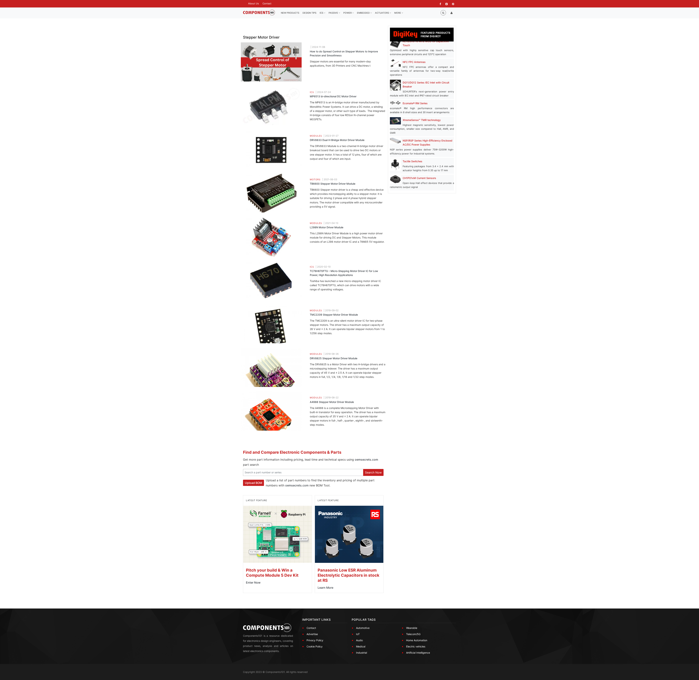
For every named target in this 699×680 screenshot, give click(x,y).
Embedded (363, 12)
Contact (266, 3)
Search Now (373, 472)
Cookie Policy (315, 646)
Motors (315, 179)
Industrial (361, 652)
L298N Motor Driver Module (326, 227)
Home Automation (416, 640)
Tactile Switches (412, 161)
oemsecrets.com (366, 459)
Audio (359, 640)
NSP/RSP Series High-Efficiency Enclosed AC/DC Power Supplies (427, 142)
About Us (253, 3)
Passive (334, 12)
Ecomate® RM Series (415, 103)
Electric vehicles (415, 646)
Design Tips (309, 12)
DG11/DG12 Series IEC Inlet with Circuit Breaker (426, 84)
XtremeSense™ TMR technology (422, 120)
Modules (316, 135)
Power (347, 12)
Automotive (363, 627)
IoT (358, 634)
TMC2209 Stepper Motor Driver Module (334, 314)
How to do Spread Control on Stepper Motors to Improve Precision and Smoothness (344, 53)
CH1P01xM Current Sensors (419, 178)
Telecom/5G (413, 634)
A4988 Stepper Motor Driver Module (332, 401)
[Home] (259, 12)
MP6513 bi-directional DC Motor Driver (333, 96)
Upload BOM (253, 483)
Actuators (382, 12)
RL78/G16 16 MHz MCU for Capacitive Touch (426, 43)
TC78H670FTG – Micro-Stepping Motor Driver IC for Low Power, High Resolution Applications (344, 273)
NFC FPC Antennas (414, 61)
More (398, 12)
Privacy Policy (315, 640)
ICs (322, 12)
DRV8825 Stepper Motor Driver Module (333, 358)
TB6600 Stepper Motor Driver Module (332, 183)
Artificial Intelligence (418, 652)
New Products (290, 12)
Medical (360, 646)
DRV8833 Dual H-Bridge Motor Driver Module (337, 140)
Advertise (312, 634)
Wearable (411, 627)
